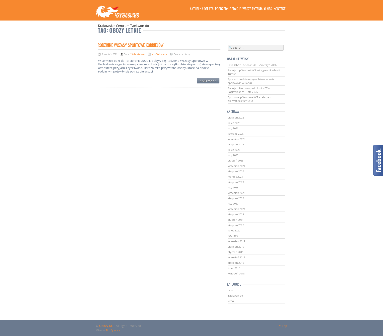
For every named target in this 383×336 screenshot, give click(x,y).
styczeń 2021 (235, 219)
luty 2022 (233, 203)
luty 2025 (233, 155)
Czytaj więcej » (208, 80)
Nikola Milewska (137, 54)
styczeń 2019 (235, 252)
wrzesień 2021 (236, 209)
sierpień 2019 (236, 246)
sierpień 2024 (236, 171)
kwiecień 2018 (236, 273)
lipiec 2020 (234, 230)
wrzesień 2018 (236, 257)
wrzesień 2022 (236, 193)
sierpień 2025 (236, 144)
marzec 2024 (235, 176)
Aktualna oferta (201, 9)
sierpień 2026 (236, 117)
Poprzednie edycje (228, 9)
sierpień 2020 (236, 225)
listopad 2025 (236, 133)
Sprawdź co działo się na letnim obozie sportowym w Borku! (251, 81)
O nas (268, 9)
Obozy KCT (107, 326)
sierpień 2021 (236, 214)
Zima (231, 301)
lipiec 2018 (234, 268)
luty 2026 (233, 128)
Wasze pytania (252, 9)
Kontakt (280, 9)
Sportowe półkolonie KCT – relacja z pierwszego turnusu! (249, 99)
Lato (153, 54)
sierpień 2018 (236, 262)
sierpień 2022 (236, 198)
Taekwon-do (161, 54)
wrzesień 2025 (236, 139)
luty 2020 (233, 236)
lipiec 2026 (234, 123)
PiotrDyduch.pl (113, 330)
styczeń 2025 (235, 160)
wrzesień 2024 (236, 166)
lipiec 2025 (234, 150)
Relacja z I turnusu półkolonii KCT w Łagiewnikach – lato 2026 (249, 90)
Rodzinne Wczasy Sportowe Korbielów (131, 45)
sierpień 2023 (236, 182)
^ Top (283, 326)
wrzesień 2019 (236, 241)
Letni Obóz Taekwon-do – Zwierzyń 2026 (252, 65)
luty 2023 (233, 187)
